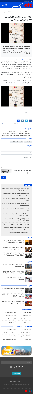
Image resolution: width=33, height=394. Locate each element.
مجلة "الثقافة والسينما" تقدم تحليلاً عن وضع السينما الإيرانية (16, 135)
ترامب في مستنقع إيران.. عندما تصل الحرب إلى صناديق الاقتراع (13, 289)
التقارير (30, 262)
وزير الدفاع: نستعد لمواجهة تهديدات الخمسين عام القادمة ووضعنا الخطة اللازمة (15, 204)
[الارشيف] (11, 367)
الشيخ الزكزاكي (12, 322)
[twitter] (19, 367)
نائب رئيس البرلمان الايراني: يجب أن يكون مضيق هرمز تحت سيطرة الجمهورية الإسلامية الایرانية (16, 228)
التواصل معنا (13, 381)
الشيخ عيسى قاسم (11, 319)
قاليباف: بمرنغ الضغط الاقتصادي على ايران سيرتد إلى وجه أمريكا (16, 209)
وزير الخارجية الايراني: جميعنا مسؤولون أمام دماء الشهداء (16, 224)
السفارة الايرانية (14, 142)
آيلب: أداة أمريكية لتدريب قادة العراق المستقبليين (15, 278)
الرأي (30, 285)
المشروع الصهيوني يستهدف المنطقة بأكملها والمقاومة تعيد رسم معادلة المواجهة (14, 255)
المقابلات (29, 238)
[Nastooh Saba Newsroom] (29, 391)
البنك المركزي (28, 339)
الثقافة (25, 12)
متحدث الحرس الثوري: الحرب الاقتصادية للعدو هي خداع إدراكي (16, 199)
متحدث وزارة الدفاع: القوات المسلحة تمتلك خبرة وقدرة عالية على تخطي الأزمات (16, 220)
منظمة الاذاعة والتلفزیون (25, 336)
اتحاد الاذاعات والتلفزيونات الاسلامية (9, 340)
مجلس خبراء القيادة (26, 329)
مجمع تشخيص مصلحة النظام (9, 333)
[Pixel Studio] (25, 391)
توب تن (27, 185)
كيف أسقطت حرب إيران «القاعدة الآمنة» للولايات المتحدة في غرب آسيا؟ (12, 296)
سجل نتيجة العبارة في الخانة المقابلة (23, 170)
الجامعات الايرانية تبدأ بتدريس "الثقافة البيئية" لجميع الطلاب (16, 132)
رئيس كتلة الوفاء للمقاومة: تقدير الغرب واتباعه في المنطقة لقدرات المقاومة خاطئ (13, 241)
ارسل (3, 177)
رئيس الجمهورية (27, 322)
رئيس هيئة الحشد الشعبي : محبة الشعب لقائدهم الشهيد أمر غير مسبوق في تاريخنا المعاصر (15, 189)
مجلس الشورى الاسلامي (25, 333)
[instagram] (22, 367)
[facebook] (16, 367)
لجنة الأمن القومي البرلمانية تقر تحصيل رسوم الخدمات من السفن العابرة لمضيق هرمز (15, 194)
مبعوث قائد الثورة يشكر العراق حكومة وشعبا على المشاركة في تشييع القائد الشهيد (16, 215)
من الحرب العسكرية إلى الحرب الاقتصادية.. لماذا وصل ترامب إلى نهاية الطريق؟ (13, 302)
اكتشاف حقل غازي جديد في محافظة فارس (19, 232)
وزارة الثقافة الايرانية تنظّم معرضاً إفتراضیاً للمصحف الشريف (16, 134)
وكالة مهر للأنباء (24, 60)
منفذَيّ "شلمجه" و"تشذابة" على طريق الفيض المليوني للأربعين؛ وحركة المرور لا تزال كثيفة (13, 272)
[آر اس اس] (14, 367)
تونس (21, 142)
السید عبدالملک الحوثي (25, 319)
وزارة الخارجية (12, 336)
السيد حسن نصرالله (11, 316)
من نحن (20, 381)
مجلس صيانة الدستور (11, 329)
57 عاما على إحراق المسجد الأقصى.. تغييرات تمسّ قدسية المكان (13, 265)
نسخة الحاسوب (16, 373)
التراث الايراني (28, 142)
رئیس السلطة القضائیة (10, 312)
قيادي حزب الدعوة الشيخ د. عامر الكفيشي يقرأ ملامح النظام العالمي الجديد (13, 248)
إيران (30, 12)
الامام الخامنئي (27, 312)
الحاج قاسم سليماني (26, 316)
